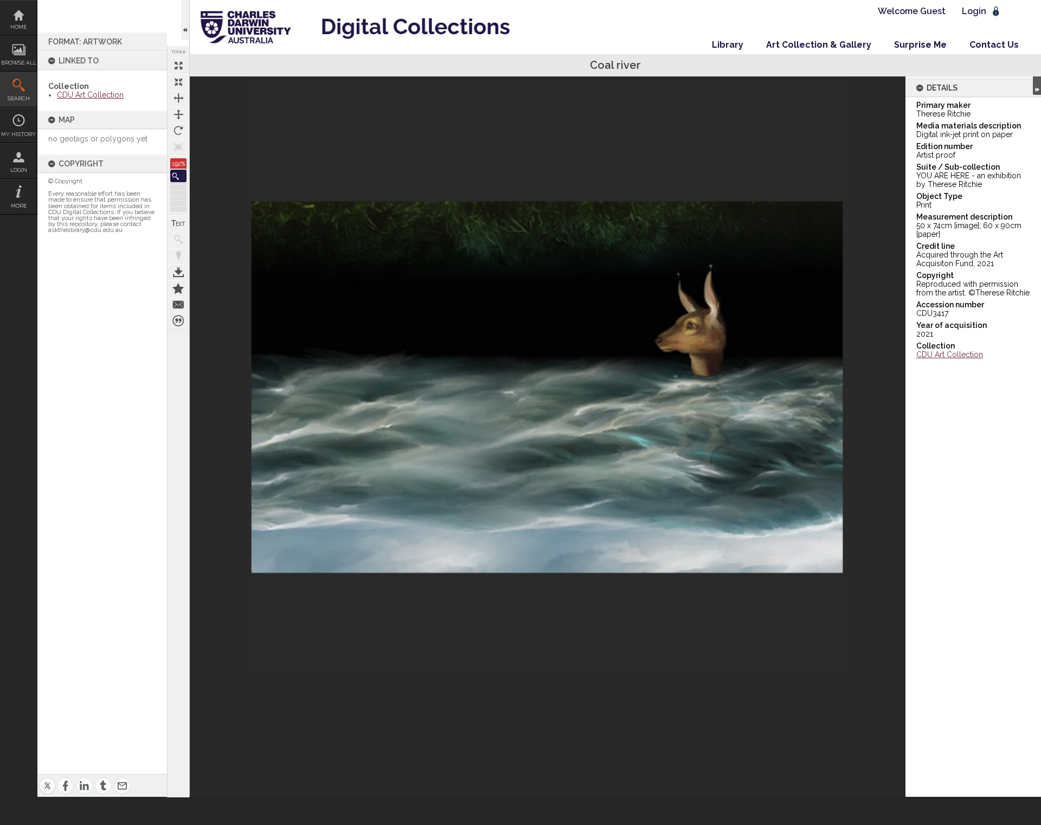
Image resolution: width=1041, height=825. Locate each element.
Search (19, 98)
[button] (178, 176)
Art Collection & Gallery (818, 45)
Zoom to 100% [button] (178, 147)
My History (18, 134)
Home (18, 27)
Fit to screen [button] (178, 82)
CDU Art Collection (90, 95)
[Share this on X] (47, 779)
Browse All (18, 63)
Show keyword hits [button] (178, 239)
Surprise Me (920, 45)
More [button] (19, 206)
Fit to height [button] (178, 114)
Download (178, 272)
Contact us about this (178, 305)
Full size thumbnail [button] (178, 65)
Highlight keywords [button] (178, 256)
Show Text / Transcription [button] (178, 223)
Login (18, 170)
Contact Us (994, 45)
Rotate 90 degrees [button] (178, 131)
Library (727, 45)
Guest (933, 11)
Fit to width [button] (178, 98)
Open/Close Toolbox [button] (185, 20)
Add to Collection (178, 288)
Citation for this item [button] (178, 321)
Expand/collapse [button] (1037, 85)
